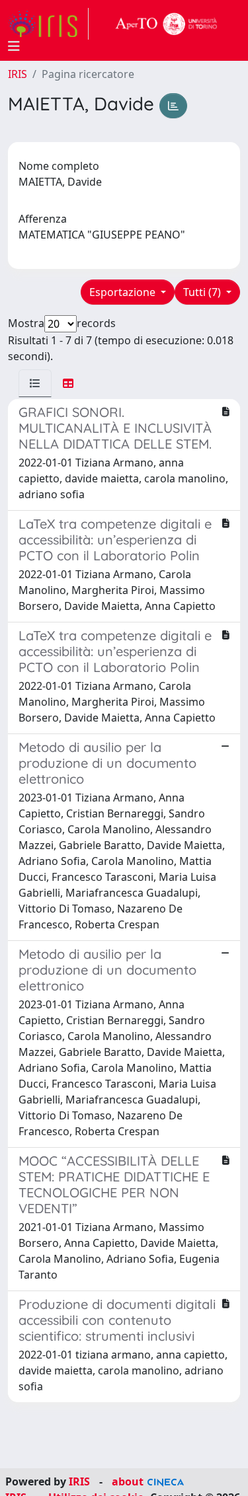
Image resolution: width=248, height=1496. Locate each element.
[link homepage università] (166, 24)
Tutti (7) (203, 292)
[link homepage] (48, 24)
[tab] (35, 383)
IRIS (17, 74)
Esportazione (123, 292)
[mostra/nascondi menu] (14, 46)
